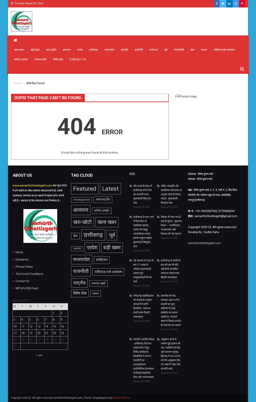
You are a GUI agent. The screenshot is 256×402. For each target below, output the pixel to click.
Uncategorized (81, 199)
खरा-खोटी (51, 49)
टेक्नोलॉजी (179, 49)
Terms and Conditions (29, 273)
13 (38, 326)
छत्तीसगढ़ (93, 49)
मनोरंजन (153, 49)
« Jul (39, 355)
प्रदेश (80, 49)
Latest (110, 188)
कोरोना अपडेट (21, 59)
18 (23, 333)
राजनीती (139, 49)
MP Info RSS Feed (27, 288)
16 (62, 326)
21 (46, 333)
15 (54, 326)
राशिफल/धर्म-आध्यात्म (224, 49)
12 (30, 326)
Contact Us (77, 59)
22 (54, 333)
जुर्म (165, 49)
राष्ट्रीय (124, 49)
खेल (192, 49)
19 (30, 333)
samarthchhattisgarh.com (204, 243)
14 (46, 326)
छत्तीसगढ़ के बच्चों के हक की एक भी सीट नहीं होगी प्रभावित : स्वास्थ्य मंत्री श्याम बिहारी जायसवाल (170, 269)
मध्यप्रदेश (109, 49)
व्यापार (204, 49)
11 (23, 326)
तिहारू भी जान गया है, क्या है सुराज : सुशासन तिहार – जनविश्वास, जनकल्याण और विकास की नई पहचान (171, 225)
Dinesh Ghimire (121, 397)
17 (15, 333)
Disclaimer (22, 259)
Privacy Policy (24, 266)
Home (19, 252)
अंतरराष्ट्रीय (103, 199)
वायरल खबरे (41, 59)
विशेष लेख (58, 59)
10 (15, 326)
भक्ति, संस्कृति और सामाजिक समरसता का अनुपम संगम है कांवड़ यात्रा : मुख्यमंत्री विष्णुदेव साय (171, 194)
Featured (84, 188)
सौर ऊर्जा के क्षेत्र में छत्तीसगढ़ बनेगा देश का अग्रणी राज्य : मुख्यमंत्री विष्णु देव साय (142, 194)
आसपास (67, 49)
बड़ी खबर (35, 49)
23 (62, 333)
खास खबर (19, 49)
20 (38, 333)
